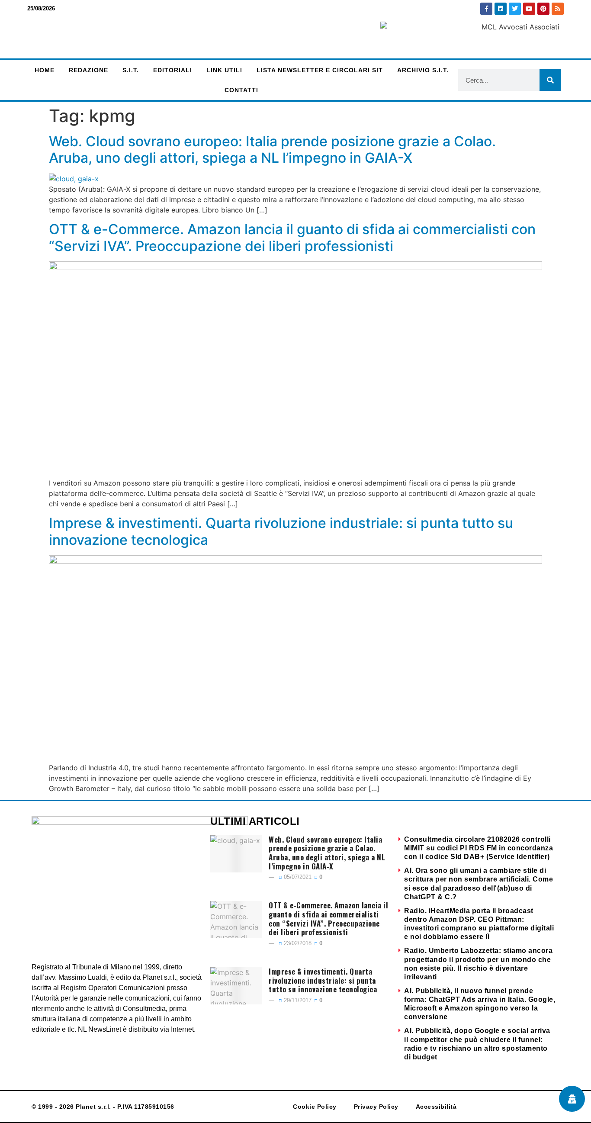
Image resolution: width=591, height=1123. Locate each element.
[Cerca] (550, 80)
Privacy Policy (376, 1106)
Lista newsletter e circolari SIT (320, 70)
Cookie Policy (315, 1106)
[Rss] (558, 9)
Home (45, 70)
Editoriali (172, 70)
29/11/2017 (297, 1000)
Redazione (88, 70)
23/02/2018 (297, 943)
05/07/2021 (297, 877)
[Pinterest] (543, 9)
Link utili (224, 70)
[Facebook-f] (486, 9)
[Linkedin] (501, 9)
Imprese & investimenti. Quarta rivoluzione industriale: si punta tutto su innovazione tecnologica (281, 531)
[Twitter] (515, 9)
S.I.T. (130, 70)
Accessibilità (436, 1106)
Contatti (241, 90)
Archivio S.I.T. (423, 70)
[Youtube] (529, 9)
